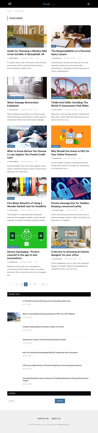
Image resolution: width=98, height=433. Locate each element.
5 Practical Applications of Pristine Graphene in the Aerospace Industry (52, 365)
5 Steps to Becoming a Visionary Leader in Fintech (43, 327)
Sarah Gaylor (13, 58)
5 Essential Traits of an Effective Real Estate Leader (44, 340)
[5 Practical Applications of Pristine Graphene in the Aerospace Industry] (13, 368)
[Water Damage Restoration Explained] (27, 88)
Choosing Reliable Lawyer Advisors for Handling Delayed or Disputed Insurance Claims (55, 379)
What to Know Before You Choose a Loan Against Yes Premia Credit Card (26, 154)
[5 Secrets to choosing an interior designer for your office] (71, 237)
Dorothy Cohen (58, 210)
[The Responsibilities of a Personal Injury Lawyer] (71, 36)
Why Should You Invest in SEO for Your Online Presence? (70, 153)
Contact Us (43, 419)
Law (53, 46)
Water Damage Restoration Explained (22, 104)
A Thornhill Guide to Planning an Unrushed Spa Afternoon (47, 301)
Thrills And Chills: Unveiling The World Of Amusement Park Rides (70, 104)
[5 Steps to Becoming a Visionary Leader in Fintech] (13, 329)
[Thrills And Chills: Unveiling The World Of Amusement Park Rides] (71, 88)
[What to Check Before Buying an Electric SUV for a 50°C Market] (13, 317)
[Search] (88, 4)
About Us (56, 419)
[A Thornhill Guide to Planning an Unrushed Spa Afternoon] (13, 304)
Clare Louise (13, 210)
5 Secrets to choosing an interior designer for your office (70, 253)
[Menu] (9, 4)
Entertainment (58, 97)
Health (11, 198)
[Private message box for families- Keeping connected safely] (71, 188)
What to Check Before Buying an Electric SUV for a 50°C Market (49, 314)
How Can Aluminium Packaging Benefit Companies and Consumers (50, 352)
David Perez (57, 58)
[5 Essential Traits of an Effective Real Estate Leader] (13, 342)
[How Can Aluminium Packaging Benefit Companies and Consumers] (13, 355)
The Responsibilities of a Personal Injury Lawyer (70, 53)
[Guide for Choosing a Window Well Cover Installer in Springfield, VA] (27, 36)
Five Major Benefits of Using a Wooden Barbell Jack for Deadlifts (27, 205)
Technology (57, 198)
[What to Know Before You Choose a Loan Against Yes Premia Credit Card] (27, 137)
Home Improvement (15, 46)
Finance (11, 146)
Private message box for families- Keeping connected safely (70, 205)
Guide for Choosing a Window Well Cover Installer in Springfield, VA (27, 53)
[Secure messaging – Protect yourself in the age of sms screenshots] (27, 237)
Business (55, 146)
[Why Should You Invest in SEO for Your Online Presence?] (71, 137)
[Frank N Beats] (49, 4)
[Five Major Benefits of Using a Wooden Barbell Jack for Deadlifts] (27, 188)
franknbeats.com (63, 424)
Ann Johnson (13, 110)
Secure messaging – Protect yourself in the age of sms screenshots (23, 255)
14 (43, 284)
